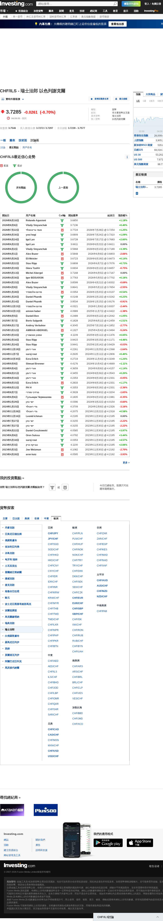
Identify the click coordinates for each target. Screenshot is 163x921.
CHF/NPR (53, 630)
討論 (3, 147)
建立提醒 (123, 99)
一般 (3, 140)
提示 (125, 11)
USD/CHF (53, 756)
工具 (105, 11)
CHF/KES (102, 549)
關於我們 (40, 839)
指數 (138, 94)
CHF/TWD (53, 614)
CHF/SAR (53, 709)
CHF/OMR (53, 698)
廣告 (38, 845)
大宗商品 (150, 94)
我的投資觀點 (10, 478)
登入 (147, 3)
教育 (115, 11)
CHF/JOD (53, 687)
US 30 (137, 154)
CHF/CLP (77, 687)
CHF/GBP (77, 608)
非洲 (36, 518)
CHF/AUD (102, 580)
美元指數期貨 (88, 16)
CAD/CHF (53, 734)
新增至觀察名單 (102, 99)
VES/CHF (77, 698)
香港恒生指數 (141, 135)
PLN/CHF (77, 538)
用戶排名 (27, 147)
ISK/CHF (77, 624)
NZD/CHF (102, 596)
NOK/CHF (77, 555)
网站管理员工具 (12, 855)
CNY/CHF (53, 571)
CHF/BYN (77, 646)
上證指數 (139, 140)
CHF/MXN (53, 740)
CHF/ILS (52, 671)
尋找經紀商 (9, 797)
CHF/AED (53, 661)
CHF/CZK (77, 592)
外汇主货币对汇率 (36, 16)
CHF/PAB (102, 611)
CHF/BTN (53, 646)
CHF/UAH (77, 651)
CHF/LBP (53, 693)
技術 (82, 11)
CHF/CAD (53, 729)
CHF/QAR (53, 704)
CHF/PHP (53, 635)
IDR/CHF (53, 581)
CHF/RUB (77, 635)
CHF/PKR (53, 640)
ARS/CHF (77, 671)
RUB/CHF (77, 640)
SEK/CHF (77, 587)
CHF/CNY (53, 565)
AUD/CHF (102, 585)
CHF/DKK (77, 571)
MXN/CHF (53, 745)
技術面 (23, 140)
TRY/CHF (77, 565)
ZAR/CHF (102, 538)
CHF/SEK (77, 581)
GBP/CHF (77, 614)
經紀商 (93, 11)
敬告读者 (154, 866)
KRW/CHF (53, 597)
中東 (46, 518)
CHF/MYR (53, 603)
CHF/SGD (53, 544)
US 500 (138, 159)
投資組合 (23, 11)
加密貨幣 (38, 11)
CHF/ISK (77, 619)
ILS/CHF (52, 677)
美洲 (27, 518)
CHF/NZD (102, 591)
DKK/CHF (77, 576)
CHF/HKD (53, 555)
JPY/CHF (53, 538)
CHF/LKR (53, 624)
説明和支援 (42, 850)
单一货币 (17, 16)
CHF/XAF (102, 565)
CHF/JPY (53, 533)
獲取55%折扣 (131, 3)
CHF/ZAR (102, 533)
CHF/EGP (102, 544)
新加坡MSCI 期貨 (143, 145)
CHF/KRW (53, 592)
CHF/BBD (77, 713)
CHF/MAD (102, 555)
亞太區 (16, 518)
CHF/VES (77, 693)
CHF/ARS (77, 666)
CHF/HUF (77, 544)
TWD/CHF (53, 619)
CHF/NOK (77, 549)
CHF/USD (53, 750)
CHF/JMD (77, 718)
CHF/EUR (77, 597)
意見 (71, 11)
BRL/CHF (77, 682)
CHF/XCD (77, 724)
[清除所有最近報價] (137, 192)
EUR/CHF (77, 603)
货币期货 (104, 16)
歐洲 (56, 518)
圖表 (51, 11)
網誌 (6, 839)
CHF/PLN (77, 533)
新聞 (61, 11)
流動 (136, 11)
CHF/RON (77, 630)
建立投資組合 (11, 850)
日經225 (138, 149)
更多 (125, 462)
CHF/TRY (77, 560)
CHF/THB (53, 608)
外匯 (5, 16)
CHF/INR (53, 587)
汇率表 (73, 16)
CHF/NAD (102, 560)
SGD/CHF (53, 549)
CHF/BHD (53, 682)
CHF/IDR (53, 576)
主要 (5, 518)
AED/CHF (53, 666)
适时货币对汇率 (57, 16)
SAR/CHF (53, 714)
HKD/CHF (53, 560)
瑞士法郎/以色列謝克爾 (148, 187)
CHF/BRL (77, 677)
